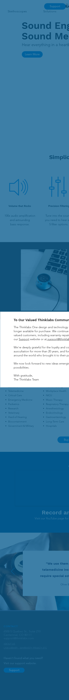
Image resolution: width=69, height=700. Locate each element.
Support (24, 339)
